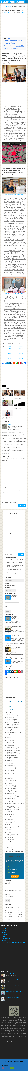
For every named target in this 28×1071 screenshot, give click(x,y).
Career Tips (8, 740)
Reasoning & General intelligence (13, 816)
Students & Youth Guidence (12, 826)
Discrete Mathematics (11, 757)
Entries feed (9, 845)
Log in (7, 844)
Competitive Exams (10, 744)
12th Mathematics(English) (12, 722)
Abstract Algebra (10, 729)
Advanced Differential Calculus (12, 732)
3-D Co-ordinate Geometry (12, 724)
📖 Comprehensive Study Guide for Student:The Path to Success (15, 702)
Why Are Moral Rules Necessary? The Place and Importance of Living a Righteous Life (15, 561)
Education (8, 763)
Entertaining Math (10, 765)
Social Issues (9, 819)
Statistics (8, 824)
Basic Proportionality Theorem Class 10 (14, 568)
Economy (8, 762)
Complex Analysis (10, 745)
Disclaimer (4, 932)
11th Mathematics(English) (12, 719)
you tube (9, 348)
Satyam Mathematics (12, 2)
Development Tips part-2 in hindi (12, 997)
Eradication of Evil (10, 767)
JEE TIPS (8, 790)
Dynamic (8, 758)
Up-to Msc (4, 940)
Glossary (8, 775)
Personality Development (11, 809)
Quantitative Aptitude (11, 812)
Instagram (10, 351)
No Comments (9, 14)
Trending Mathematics (11, 834)
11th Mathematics (10, 717)
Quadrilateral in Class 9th (15, 571)
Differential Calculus (10, 749)
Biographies (9, 735)
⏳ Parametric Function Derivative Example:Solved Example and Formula (15, 708)
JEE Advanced (9, 782)
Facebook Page (11, 356)
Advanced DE (9, 730)
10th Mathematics (10, 714)
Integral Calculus (10, 778)
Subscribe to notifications (9, 585)
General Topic (9, 773)
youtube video (8, 6)
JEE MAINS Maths (10, 786)
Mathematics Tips (10, 800)
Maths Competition (10, 801)
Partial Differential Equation (12, 808)
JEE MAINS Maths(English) (12, 788)
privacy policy (4, 934)
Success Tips (9, 827)
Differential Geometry (11, 755)
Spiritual (8, 822)
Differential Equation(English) (12, 754)
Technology (8, 832)
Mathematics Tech (10, 798)
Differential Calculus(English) (12, 750)
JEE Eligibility (9, 783)
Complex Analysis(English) (11, 747)
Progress (8, 811)
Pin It (13, 386)
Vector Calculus (9, 837)
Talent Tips (8, 831)
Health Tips (8, 777)
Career (7, 739)
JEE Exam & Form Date (11, 785)
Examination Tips (10, 770)
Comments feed (9, 847)
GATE (7, 772)
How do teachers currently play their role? (14, 82)
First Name (7, 883)
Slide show (8, 817)
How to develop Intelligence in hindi (13, 991)
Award (7, 734)
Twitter (9, 358)
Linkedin (9, 353)
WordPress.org (9, 849)
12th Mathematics (10, 721)
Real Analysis (9, 814)
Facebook (10, 346)
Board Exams (9, 737)
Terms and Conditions (6, 938)
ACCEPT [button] (11, 1067)
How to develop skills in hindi (12, 979)
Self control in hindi (10, 974)
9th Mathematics (10, 725)
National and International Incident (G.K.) (15, 803)
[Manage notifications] (3, 1068)
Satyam (10, 424)
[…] (9, 623)
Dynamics (8, 760)
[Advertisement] (14, 25)
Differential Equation (10, 752)
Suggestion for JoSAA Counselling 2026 (14, 574)
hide (9, 38)
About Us (4, 928)
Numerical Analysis (10, 806)
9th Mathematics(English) (11, 727)
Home (3, 6)
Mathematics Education (11, 796)
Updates (8, 836)
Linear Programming (10, 791)
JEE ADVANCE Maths (10, 780)
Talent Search (9, 829)
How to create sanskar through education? (15, 985)
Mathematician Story (10, 795)
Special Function (9, 821)
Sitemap (3, 936)
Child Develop (9, 742)
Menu (26, 1)
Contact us (4, 930)
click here (21, 346)
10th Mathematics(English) (12, 716)
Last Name (7, 887)
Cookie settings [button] (5, 1068)
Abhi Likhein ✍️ (14, 876)
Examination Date (10, 768)
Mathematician (9, 793)
